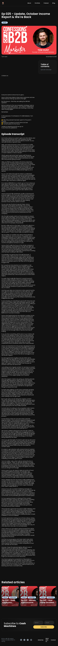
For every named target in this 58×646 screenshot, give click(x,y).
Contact (53, 640)
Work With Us (47, 640)
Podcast (46, 3)
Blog (53, 3)
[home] (3, 3)
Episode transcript (46, 70)
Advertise (40, 640)
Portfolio (37, 3)
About (29, 3)
